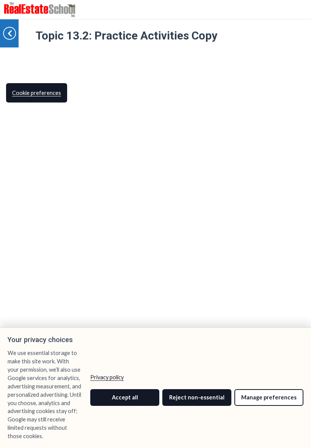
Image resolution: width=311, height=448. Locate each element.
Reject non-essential (197, 397)
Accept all (125, 397)
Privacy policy (107, 377)
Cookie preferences (36, 93)
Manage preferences (269, 397)
